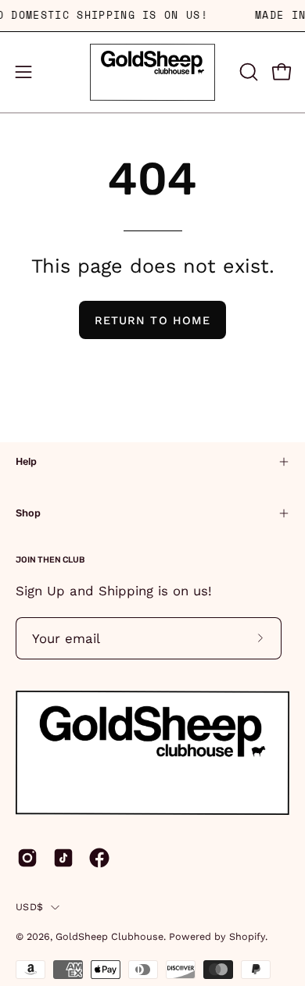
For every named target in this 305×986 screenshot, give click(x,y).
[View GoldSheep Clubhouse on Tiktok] (63, 858)
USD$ (29, 907)
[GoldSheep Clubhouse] (152, 72)
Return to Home (152, 320)
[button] (247, 72)
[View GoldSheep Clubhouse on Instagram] (27, 858)
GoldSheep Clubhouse (109, 936)
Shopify (247, 936)
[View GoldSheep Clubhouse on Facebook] (99, 858)
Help (26, 461)
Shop (28, 513)
